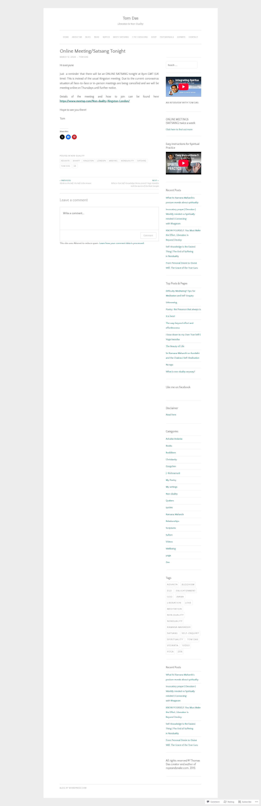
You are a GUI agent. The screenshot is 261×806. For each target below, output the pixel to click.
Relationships (172, 521)
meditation (174, 609)
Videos (169, 541)
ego (169, 590)
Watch (106, 37)
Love (188, 602)
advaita (65, 161)
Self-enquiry (190, 633)
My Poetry (171, 480)
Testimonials (167, 37)
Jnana (180, 596)
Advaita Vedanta (174, 439)
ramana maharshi (179, 627)
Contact (193, 37)
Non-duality (77, 156)
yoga (168, 555)
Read (96, 37)
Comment (148, 235)
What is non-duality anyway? (180, 371)
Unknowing (171, 302)
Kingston (89, 161)
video (186, 645)
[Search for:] (181, 65)
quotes (169, 507)
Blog (88, 37)
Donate (181, 37)
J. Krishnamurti (173, 473)
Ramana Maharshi (175, 514)
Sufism (169, 535)
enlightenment (186, 590)
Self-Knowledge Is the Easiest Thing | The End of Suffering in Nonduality (180, 251)
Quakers (170, 500)
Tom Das (130, 18)
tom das (65, 166)
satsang (141, 161)
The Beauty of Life (175, 346)
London (101, 161)
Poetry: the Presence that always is (183, 309)
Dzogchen (171, 466)
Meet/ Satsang (121, 37)
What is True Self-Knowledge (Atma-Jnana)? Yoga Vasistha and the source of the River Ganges (135, 183)
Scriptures (171, 528)
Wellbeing (171, 548)
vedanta (172, 645)
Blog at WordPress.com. (73, 788)
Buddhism (171, 452)
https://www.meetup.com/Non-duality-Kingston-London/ (95, 101)
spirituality (175, 639)
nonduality (127, 161)
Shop (153, 37)
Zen (168, 562)
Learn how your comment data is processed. (121, 243)
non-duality (175, 615)
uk (75, 166)
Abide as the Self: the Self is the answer (75, 182)
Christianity (171, 459)
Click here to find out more (179, 129)
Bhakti (76, 161)
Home (66, 37)
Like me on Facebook (178, 387)
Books (169, 446)
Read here (171, 414)
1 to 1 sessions (140, 37)
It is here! (170, 316)
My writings (171, 487)
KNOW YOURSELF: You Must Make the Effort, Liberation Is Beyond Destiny (183, 235)
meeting (113, 161)
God (169, 596)
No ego (169, 364)
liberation (174, 602)
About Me (77, 37)
